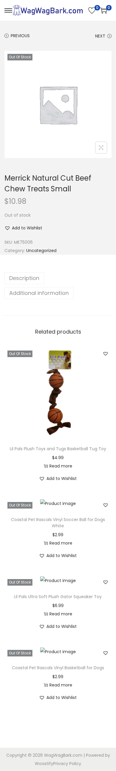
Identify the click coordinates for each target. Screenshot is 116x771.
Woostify (44, 764)
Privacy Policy (67, 764)
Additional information (39, 293)
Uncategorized (41, 251)
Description (24, 278)
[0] (91, 10)
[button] (23, 228)
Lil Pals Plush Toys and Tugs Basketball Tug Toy (58, 449)
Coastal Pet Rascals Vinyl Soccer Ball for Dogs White (58, 523)
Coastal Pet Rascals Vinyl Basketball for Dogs (58, 668)
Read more (60, 466)
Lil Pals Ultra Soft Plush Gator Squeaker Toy (58, 597)
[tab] (58, 278)
